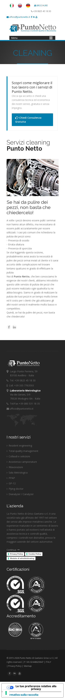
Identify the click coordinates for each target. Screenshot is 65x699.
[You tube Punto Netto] (36, 16)
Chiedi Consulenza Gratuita (28, 119)
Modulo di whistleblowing (22, 558)
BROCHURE (42, 5)
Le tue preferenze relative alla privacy (36, 687)
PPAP (11, 478)
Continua (12, 549)
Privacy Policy (16, 554)
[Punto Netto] (12, 6)
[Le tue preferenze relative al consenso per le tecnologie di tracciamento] (6, 693)
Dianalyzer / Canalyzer (21, 494)
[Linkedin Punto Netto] (34, 16)
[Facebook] (9, 327)
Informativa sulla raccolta (21, 694)
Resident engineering (20, 445)
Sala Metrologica (18, 472)
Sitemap (28, 666)
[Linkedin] (14, 327)
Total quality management (23, 451)
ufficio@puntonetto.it (19, 16)
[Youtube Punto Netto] (19, 673)
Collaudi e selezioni (19, 456)
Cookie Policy (34, 554)
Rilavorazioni (15, 467)
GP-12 (12, 483)
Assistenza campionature (22, 461)
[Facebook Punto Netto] (31, 16)
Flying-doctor (15, 488)
